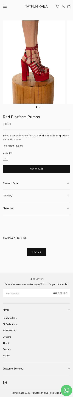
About (6, 343)
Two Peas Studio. (52, 392)
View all (36, 252)
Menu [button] (6, 309)
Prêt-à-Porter (9, 330)
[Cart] (69, 6)
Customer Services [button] (13, 368)
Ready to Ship (10, 317)
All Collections (10, 324)
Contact (7, 349)
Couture (7, 336)
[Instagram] (5, 383)
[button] (5, 6)
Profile (6, 355)
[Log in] (63, 6)
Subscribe (59, 293)
